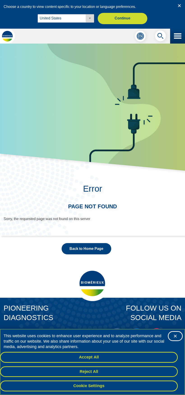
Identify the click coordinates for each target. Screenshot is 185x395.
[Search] (160, 37)
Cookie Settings (89, 385)
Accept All (89, 357)
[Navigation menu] (177, 36)
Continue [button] (122, 18)
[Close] (175, 336)
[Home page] (7, 36)
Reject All (89, 371)
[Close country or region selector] (179, 5)
